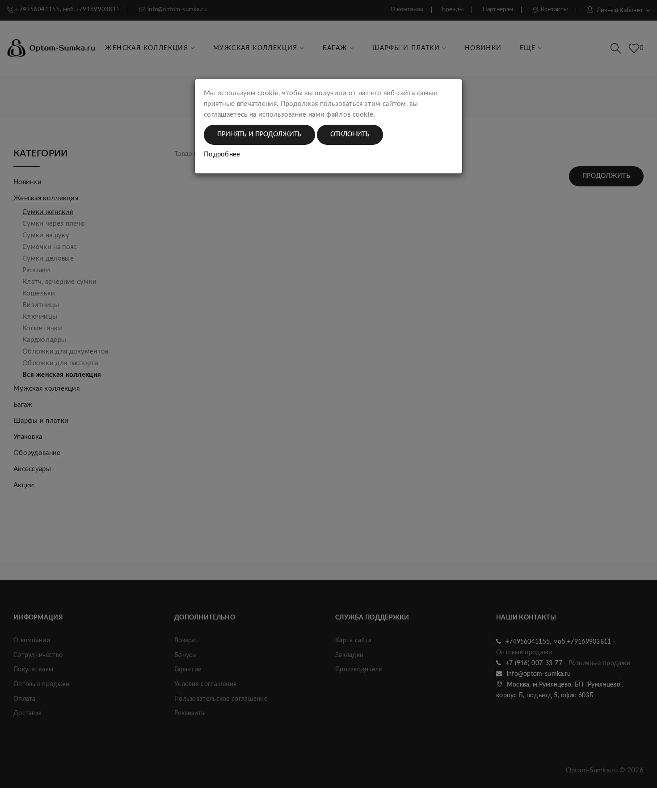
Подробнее (222, 154)
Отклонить (350, 134)
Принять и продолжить (259, 134)
